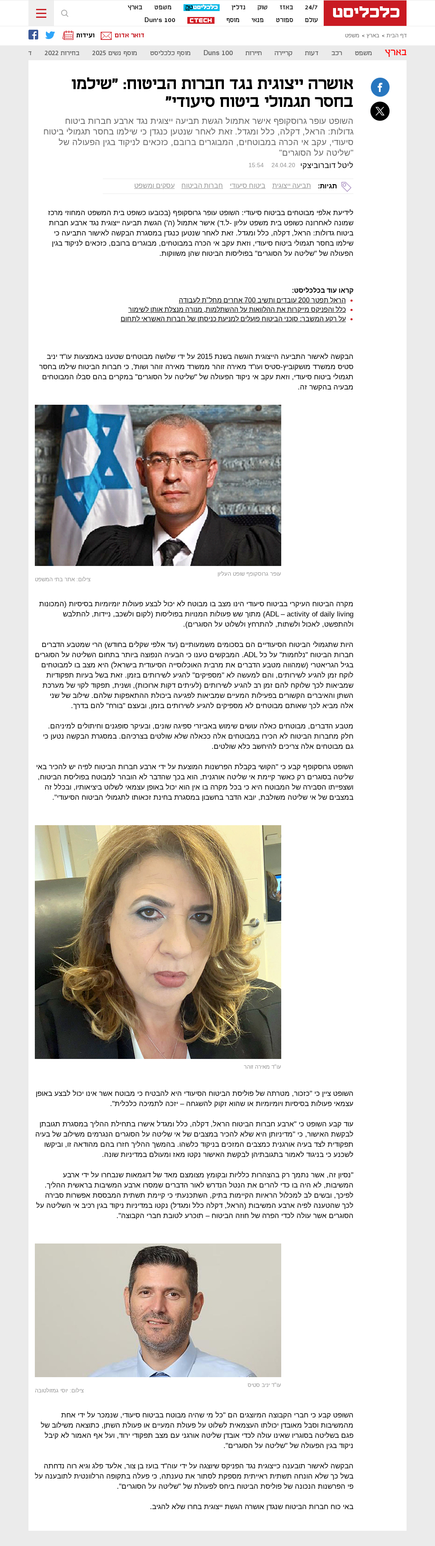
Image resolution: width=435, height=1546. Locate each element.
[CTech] (200, 21)
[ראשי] (365, 13)
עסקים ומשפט (154, 185)
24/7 (311, 7)
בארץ (135, 7)
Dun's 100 (159, 20)
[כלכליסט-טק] (202, 7)
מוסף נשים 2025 (114, 53)
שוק (262, 7)
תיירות (254, 53)
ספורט (284, 20)
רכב (336, 53)
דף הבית (397, 36)
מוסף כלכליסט (170, 53)
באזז (286, 7)
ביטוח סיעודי (248, 185)
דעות (312, 53)
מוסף (233, 20)
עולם (311, 20)
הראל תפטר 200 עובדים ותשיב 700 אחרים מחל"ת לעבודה (262, 300)
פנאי (257, 20)
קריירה (283, 53)
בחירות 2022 (62, 53)
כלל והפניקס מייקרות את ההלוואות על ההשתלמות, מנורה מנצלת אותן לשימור (237, 309)
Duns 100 (218, 53)
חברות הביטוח (202, 185)
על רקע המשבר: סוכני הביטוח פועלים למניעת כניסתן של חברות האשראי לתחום (233, 318)
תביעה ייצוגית (291, 185)
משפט (163, 7)
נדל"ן (239, 7)
